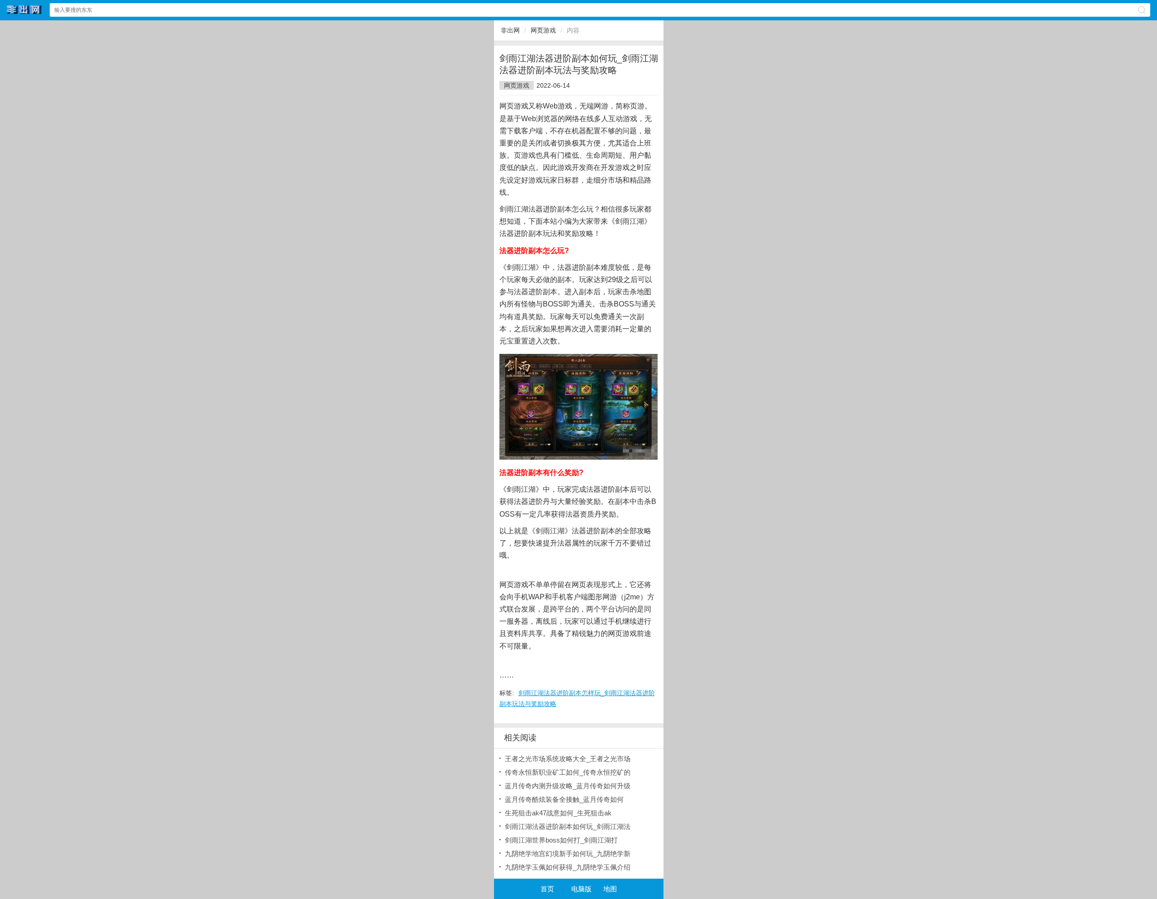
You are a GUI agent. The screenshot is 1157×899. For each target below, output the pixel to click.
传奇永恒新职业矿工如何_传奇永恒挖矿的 (567, 772)
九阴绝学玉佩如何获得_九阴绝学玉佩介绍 (567, 867)
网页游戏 (543, 30)
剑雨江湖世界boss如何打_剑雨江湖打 (561, 840)
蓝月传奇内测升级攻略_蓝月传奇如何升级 (567, 786)
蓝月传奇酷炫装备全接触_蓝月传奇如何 (564, 799)
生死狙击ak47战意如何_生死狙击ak (558, 813)
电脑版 (581, 889)
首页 (547, 889)
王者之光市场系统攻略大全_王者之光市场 (567, 759)
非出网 (510, 30)
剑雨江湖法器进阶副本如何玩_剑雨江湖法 (567, 826)
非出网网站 (24, 9)
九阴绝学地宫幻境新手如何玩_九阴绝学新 (567, 853)
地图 (610, 889)
